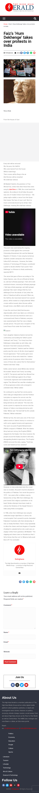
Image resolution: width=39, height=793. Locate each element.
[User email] (19, 573)
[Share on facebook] (21, 53)
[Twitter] (22, 685)
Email (6, 642)
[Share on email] (34, 53)
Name (6, 632)
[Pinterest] (18, 785)
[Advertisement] (19, 142)
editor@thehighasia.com (28, 728)
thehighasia (15, 789)
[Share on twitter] (24, 53)
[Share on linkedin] (28, 53)
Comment (8, 605)
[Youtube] (26, 685)
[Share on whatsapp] (31, 53)
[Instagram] (17, 685)
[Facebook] (13, 685)
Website (7, 652)
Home (5, 24)
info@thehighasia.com (11, 728)
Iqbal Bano (12, 189)
